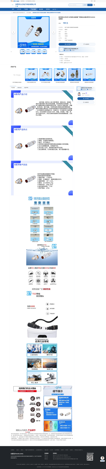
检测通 (71, 449)
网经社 (22, 449)
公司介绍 (19, 9)
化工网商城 (57, 449)
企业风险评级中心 (39, 449)
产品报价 (26, 9)
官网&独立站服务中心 (79, 449)
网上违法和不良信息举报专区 (64, 466)
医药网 (67, 449)
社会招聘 (35, 464)
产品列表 (67, 50)
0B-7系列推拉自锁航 (45, 82)
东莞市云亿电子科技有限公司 (19, 12)
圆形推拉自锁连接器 (74, 82)
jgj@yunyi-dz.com (68, 62)
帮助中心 (46, 455)
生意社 (17, 449)
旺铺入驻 (46, 457)
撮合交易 (46, 449)
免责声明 (26, 87)
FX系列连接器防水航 (31, 82)
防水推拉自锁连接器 (60, 82)
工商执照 (77, 464)
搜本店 (85, 4)
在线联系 (87, 44)
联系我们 (48, 9)
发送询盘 (68, 44)
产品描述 (13, 87)
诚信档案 (41, 9)
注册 (94, 1)
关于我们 (73, 50)
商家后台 (46, 458)
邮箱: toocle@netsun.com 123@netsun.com (62, 457)
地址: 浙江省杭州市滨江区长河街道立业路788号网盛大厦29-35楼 (65, 458)
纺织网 (62, 449)
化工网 (51, 449)
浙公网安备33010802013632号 (70, 464)
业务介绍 (31, 464)
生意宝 (20, 464)
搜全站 (90, 4)
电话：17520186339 (85, 95)
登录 (92, 1)
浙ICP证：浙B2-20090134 (84, 464)
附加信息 (20, 87)
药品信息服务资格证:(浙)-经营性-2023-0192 (56, 464)
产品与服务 (33, 9)
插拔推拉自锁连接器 (89, 82)
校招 (39, 464)
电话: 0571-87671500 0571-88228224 (60, 455)
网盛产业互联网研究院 (29, 449)
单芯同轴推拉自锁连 (17, 82)
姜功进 (84, 93)
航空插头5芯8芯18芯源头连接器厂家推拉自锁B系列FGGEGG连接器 (46, 12)
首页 (13, 9)
